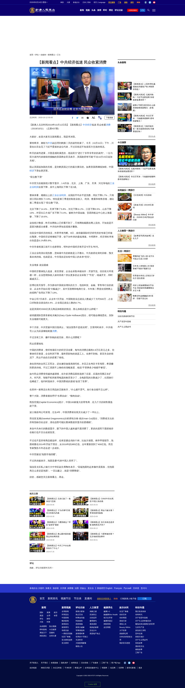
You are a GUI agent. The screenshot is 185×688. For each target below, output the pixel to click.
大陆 (41, 622)
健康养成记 (108, 621)
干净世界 (68, 668)
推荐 (99, 10)
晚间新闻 (65, 621)
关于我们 (44, 663)
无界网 (121, 668)
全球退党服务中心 (92, 668)
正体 (84, 2)
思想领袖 (79, 624)
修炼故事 (138, 649)
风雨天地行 (139, 637)
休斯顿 (70, 588)
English (109, 588)
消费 (108, 125)
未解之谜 (93, 611)
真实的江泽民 (140, 630)
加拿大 (48, 588)
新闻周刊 (65, 627)
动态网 (112, 668)
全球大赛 (52, 636)
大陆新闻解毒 (81, 643)
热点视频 (52, 626)
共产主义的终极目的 (143, 621)
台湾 (48, 616)
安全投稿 (84, 663)
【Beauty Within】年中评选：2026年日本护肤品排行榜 (143, 217)
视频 (88, 10)
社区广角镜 (66, 637)
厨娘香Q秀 (123, 634)
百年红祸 (138, 634)
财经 (48, 619)
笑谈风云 (93, 615)
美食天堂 (122, 621)
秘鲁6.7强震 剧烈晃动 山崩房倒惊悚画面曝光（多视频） (144, 107)
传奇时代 (138, 615)
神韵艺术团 (45, 668)
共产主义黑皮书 (124, 327)
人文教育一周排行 (126, 231)
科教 (48, 622)
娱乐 (55, 612)
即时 (105, 10)
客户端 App (115, 663)
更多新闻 (151, 225)
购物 (138, 2)
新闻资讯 (53, 598)
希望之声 (78, 668)
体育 (55, 616)
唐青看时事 (80, 634)
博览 (111, 10)
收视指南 (54, 663)
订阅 (144, 599)
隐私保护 (64, 663)
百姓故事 (138, 643)
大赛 (68, 2)
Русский (127, 588)
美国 (41, 616)
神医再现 (107, 624)
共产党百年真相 (124, 321)
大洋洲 (63, 588)
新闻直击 (65, 624)
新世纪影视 (131, 668)
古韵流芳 (93, 618)
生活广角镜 (123, 611)
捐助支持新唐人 (104, 599)
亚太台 (91, 588)
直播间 (88, 598)
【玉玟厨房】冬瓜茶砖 (142, 195)
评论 (37, 55)
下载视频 (109, 118)
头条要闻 (43, 626)
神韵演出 (43, 636)
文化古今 (93, 630)
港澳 (48, 612)
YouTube (154, 2)
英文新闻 (111, 2)
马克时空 (79, 640)
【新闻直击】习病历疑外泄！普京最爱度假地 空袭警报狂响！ (143, 128)
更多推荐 (151, 184)
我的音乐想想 (124, 643)
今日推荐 (122, 142)
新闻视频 (66, 607)
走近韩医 (107, 627)
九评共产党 (139, 627)
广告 (119, 2)
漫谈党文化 (139, 646)
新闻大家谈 (80, 611)
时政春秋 (79, 621)
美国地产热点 (95, 634)
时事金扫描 (80, 618)
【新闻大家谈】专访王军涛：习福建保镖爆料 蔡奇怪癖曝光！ (143, 118)
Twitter (150, 2)
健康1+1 (107, 611)
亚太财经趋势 (67, 640)
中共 (85, 125)
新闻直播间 (133, 10)
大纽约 (41, 588)
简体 (89, 2)
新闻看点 (51, 55)
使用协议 (74, 663)
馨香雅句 (93, 621)
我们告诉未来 (140, 611)
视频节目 (66, 598)
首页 (31, 55)
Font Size (93, 117)
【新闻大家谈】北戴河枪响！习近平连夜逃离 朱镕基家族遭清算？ (143, 97)
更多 (140, 668)
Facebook (145, 2)
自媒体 (43, 55)
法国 (77, 588)
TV (143, 10)
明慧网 (104, 668)
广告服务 (94, 663)
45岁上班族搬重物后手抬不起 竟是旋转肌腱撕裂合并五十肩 (143, 288)
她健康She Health (111, 615)
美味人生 (122, 624)
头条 (93, 10)
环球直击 (65, 615)
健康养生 (108, 607)
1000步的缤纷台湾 (125, 638)
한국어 (144, 588)
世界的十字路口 (82, 637)
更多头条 (151, 136)
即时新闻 (43, 629)
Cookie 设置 (92, 684)
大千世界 (122, 630)
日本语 (136, 588)
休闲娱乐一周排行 (126, 190)
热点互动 (79, 615)
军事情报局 (80, 630)
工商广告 (138, 653)
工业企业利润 (59, 195)
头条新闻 (122, 62)
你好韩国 (122, 618)
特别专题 (122, 311)
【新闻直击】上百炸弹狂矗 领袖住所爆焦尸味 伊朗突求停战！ (144, 86)
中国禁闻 (65, 618)
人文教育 (94, 607)
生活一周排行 (124, 251)
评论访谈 (119, 10)
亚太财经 (65, 643)
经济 (89, 125)
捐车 (132, 2)
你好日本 (122, 615)
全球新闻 (65, 611)
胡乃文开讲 (108, 618)
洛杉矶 (56, 588)
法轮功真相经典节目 (126, 316)
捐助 (125, 2)
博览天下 (43, 633)
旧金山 (83, 588)
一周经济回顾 (67, 634)
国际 (41, 612)
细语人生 (79, 646)
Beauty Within (124, 627)
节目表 (77, 598)
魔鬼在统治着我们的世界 (145, 624)
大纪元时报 (57, 668)
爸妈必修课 (94, 627)
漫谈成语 (93, 624)
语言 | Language (99, 2)
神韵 (62, 2)
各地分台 (76, 2)
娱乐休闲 (123, 607)
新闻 (82, 10)
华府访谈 (65, 630)
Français (118, 588)
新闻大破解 (80, 627)
